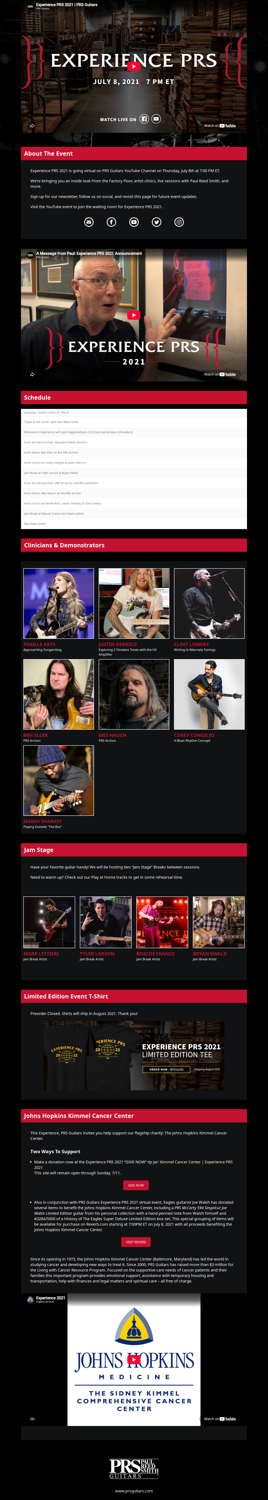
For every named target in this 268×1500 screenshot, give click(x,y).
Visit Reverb (136, 1242)
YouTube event (59, 206)
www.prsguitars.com (134, 1491)
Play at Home (103, 877)
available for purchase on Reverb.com (74, 1224)
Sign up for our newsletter (53, 196)
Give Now (136, 1185)
